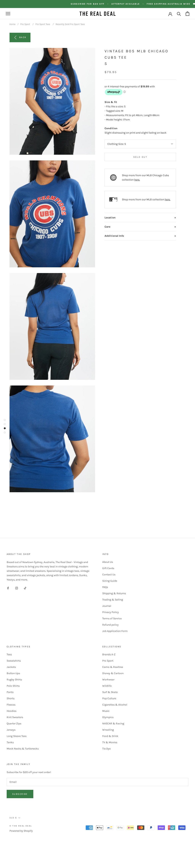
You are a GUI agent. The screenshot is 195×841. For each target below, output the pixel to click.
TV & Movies (109, 742)
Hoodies (11, 711)
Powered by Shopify (21, 830)
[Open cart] (187, 13)
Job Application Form (115, 631)
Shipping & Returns (114, 593)
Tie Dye (106, 748)
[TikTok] (25, 588)
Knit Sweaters (15, 717)
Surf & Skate (110, 692)
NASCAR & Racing (113, 723)
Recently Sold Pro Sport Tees (70, 24)
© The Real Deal (21, 826)
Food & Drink (110, 736)
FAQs (105, 587)
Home (12, 24)
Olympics (107, 717)
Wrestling (108, 729)
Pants (10, 692)
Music (105, 711)
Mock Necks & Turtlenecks (23, 748)
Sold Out (140, 157)
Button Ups (13, 673)
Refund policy (110, 624)
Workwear (108, 679)
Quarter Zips (14, 723)
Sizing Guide (109, 580)
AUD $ (13, 818)
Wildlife (107, 685)
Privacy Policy (110, 612)
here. (137, 179)
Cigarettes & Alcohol (114, 704)
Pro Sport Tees (42, 24)
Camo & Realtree (112, 667)
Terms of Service (112, 618)
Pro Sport (25, 24)
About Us (107, 562)
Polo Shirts (13, 685)
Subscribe (20, 794)
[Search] (179, 14)
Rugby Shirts (14, 679)
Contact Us (108, 574)
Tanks (10, 742)
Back (22, 37)
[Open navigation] (8, 13)
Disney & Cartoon (113, 673)
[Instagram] (16, 588)
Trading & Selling (112, 599)
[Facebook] (8, 588)
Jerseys (11, 729)
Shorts (10, 698)
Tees (9, 654)
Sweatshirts (14, 660)
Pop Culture (109, 698)
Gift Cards (108, 568)
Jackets (11, 667)
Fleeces (11, 704)
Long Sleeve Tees (16, 736)
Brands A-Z (108, 654)
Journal (106, 606)
